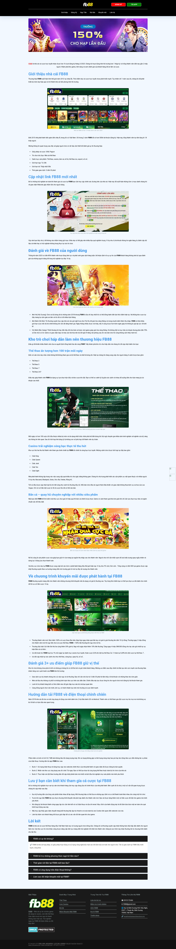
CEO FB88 (94, 908)
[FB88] (88, 5)
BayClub (74, 943)
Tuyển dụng (94, 915)
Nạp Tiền (83, 12)
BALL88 (68, 943)
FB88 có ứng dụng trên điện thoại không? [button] (52, 870)
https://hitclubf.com (46, 945)
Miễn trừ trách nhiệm (98, 904)
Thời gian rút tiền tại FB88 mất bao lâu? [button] (51, 863)
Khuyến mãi (102, 12)
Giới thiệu (64, 12)
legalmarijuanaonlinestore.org (134, 916)
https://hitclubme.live (34, 945)
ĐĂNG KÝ (118, 4)
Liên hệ (112, 12)
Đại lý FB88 (94, 912)
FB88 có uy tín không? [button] (43, 839)
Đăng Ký (74, 12)
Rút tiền (92, 12)
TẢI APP (134, 4)
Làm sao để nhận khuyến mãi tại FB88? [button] (51, 877)
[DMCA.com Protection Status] (41, 932)
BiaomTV (79, 943)
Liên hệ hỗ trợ (95, 900)
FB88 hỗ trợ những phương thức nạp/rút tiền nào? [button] (56, 856)
